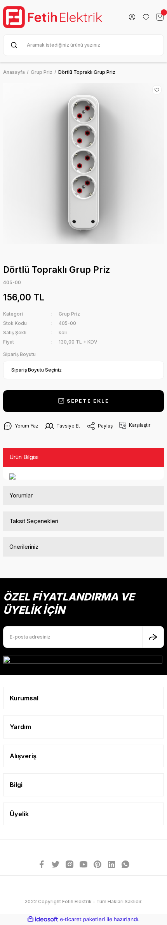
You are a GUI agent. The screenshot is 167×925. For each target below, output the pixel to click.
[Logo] (52, 17)
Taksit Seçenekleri (33, 521)
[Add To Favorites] (157, 89)
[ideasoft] (42, 919)
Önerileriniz (23, 546)
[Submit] (153, 637)
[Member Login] (132, 17)
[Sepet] (160, 17)
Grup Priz (69, 314)
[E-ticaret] (82, 919)
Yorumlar (21, 495)
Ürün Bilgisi (23, 457)
